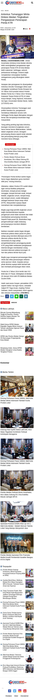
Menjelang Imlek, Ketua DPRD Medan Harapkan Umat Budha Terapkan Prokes (11, 350)
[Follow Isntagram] (19, 691)
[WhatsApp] (21, 296)
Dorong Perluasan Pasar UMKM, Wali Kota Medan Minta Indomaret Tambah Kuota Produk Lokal (17, 151)
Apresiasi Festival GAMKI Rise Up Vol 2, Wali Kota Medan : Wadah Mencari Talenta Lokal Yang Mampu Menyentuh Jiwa (16, 526)
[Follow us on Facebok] (9, 691)
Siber (16, 696)
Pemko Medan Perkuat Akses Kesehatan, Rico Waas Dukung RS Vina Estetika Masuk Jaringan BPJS (17, 159)
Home (2, 10)
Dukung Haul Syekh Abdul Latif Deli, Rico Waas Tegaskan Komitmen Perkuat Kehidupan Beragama (16, 432)
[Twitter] (12, 296)
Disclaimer (25, 696)
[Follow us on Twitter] (14, 691)
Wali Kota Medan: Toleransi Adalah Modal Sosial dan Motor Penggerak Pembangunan (13, 656)
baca (26, 29)
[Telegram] (26, 296)
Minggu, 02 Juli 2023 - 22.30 (7, 29)
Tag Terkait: (5, 302)
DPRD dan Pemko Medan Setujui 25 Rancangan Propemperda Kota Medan (12, 338)
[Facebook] (7, 296)
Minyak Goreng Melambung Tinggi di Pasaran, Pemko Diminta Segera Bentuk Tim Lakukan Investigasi (10, 315)
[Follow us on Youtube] (25, 691)
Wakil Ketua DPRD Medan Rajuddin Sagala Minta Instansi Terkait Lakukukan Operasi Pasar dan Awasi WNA (12, 327)
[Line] (16, 296)
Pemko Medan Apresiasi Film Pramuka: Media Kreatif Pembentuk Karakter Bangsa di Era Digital (16, 557)
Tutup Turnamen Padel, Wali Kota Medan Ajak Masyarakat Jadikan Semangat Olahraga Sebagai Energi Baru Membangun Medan (12, 594)
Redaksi (9, 696)
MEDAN (6, 10)
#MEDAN (14, 302)
